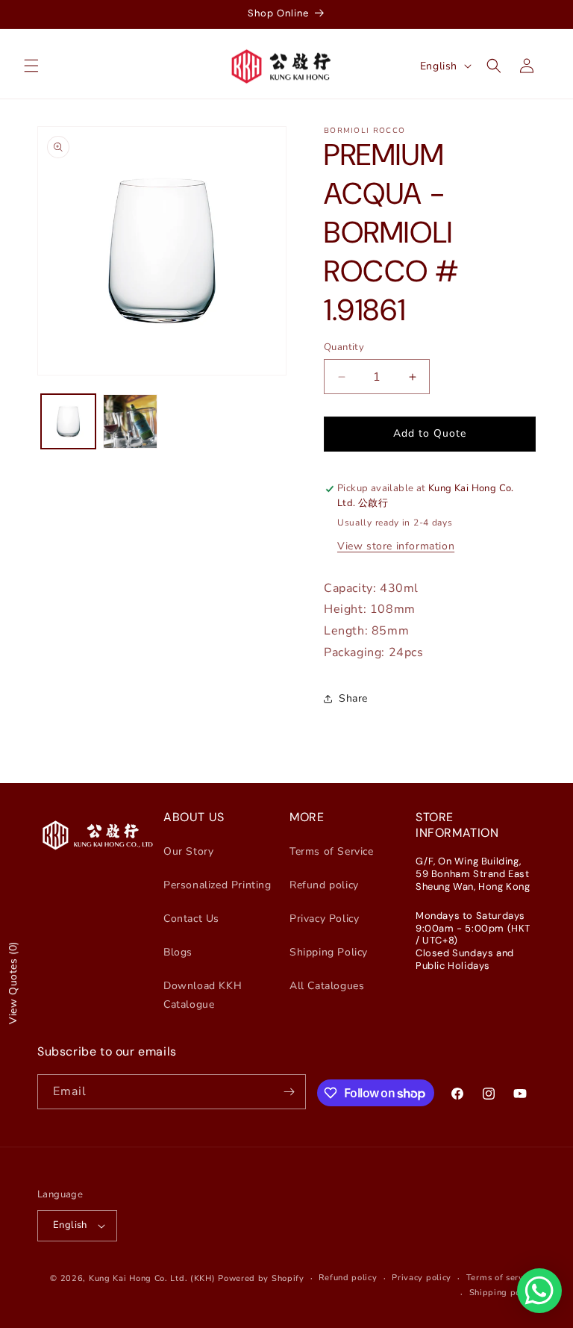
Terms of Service (331, 851)
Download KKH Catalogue (202, 995)
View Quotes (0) (13, 982)
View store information (395, 546)
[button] (31, 65)
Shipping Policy (328, 952)
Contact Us (191, 918)
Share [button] (353, 698)
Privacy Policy (324, 918)
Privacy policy (421, 1277)
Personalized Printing (217, 885)
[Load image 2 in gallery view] (130, 421)
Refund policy (324, 885)
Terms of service (501, 1277)
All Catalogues (326, 986)
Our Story (188, 851)
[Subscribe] (288, 1091)
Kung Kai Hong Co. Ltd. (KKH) (152, 1278)
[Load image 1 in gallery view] (68, 421)
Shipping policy (502, 1292)
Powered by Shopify (261, 1278)
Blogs (177, 952)
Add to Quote (429, 433)
